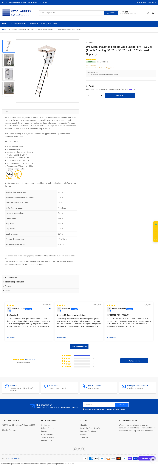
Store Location (141, 2)
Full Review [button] (11, 337)
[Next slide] (156, 325)
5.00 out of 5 (30, 360)
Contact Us (152, 2)
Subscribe (121, 405)
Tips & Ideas (52, 24)
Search (112, 13)
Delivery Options (47, 428)
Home (4, 24)
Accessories (33, 24)
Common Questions (88, 431)
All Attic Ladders (16, 24)
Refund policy (46, 440)
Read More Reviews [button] (79, 346)
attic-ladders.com (13, 458)
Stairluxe (89, 43)
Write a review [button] (134, 361)
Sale (43, 24)
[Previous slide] (2, 325)
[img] (11, 305)
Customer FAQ (47, 434)
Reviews (83, 434)
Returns (44, 431)
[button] (91, 59)
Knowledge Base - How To (90, 428)
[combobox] (79, 12)
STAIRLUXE (84, 437)
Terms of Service (47, 437)
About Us (83, 425)
